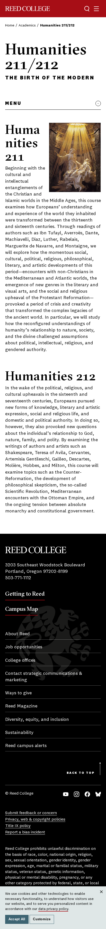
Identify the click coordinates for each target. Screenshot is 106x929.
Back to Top (81, 773)
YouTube (65, 794)
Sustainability (19, 732)
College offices (20, 660)
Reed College (27, 8)
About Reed (17, 634)
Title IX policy (18, 826)
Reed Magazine (21, 706)
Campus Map (21, 608)
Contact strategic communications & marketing (43, 676)
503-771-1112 (18, 578)
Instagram (76, 794)
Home (9, 25)
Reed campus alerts (26, 745)
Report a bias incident (25, 832)
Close (101, 896)
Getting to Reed (25, 593)
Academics (27, 25)
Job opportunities (23, 647)
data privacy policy (53, 909)
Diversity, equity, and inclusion (37, 719)
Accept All (16, 919)
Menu (13, 103)
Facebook (87, 794)
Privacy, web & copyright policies (35, 819)
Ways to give (18, 693)
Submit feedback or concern (31, 813)
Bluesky (98, 794)
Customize (41, 919)
